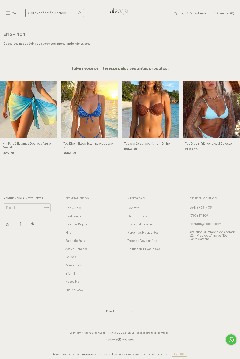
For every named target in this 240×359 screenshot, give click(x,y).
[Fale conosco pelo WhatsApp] (231, 339)
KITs (68, 232)
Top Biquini (73, 216)
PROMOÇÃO (74, 290)
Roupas (70, 257)
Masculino (72, 281)
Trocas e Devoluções (142, 240)
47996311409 (198, 215)
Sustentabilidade (140, 224)
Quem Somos (137, 216)
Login (182, 13)
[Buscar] (79, 13)
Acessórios (73, 265)
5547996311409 (200, 207)
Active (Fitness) (76, 249)
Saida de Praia (75, 240)
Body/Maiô (73, 208)
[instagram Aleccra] (8, 224)
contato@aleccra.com (205, 224)
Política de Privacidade (144, 249)
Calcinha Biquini (76, 224)
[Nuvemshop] (120, 340)
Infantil (70, 273)
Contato (134, 208)
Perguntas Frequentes (143, 232)
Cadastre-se (197, 13)
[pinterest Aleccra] (32, 224)
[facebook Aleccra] (20, 224)
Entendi (179, 354)
